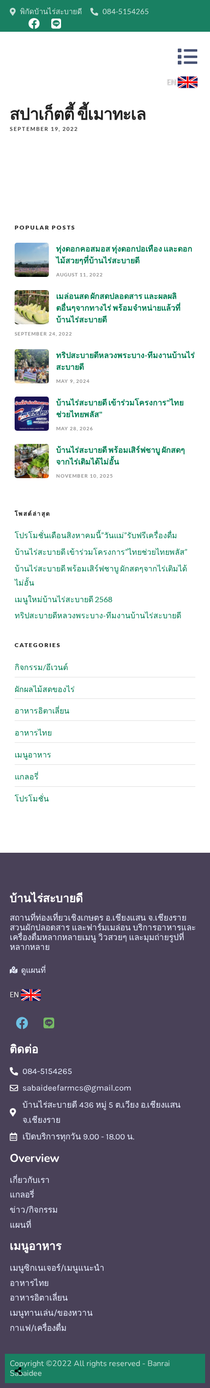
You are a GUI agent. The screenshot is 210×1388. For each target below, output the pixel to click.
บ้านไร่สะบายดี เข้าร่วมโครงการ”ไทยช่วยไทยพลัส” (101, 551)
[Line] (56, 23)
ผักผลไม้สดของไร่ (45, 689)
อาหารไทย (33, 732)
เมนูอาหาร (33, 754)
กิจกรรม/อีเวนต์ (41, 667)
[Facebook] (34, 23)
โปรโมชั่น (32, 798)
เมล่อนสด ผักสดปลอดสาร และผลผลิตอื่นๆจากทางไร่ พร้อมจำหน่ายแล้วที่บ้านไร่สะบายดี (118, 307)
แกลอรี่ (27, 776)
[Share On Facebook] (27, 1346)
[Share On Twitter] (42, 1346)
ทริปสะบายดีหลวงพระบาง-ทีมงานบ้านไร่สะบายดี (98, 615)
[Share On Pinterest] (57, 1346)
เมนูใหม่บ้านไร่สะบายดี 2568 (63, 599)
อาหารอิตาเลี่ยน (42, 710)
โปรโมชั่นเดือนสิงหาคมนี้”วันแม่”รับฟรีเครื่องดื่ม (96, 535)
